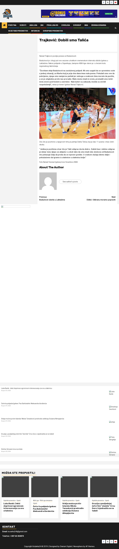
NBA (86, 25)
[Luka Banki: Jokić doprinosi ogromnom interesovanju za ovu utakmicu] (113, 395)
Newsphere (78, 546)
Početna (12, 25)
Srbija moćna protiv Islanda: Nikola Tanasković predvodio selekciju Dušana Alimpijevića (32, 419)
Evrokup (77, 25)
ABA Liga (33, 25)
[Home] (4, 25)
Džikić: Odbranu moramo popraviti (101, 198)
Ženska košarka (98, 25)
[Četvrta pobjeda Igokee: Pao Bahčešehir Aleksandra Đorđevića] (113, 410)
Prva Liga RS (52, 25)
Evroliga (65, 25)
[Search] (115, 28)
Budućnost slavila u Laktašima (52, 198)
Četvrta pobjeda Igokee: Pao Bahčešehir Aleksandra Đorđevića (24, 403)
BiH (42, 25)
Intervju (35, 31)
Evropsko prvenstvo (53, 31)
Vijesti (23, 25)
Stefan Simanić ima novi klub (11, 449)
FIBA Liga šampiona (46, 500)
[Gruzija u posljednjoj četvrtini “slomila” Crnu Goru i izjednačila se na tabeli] (113, 440)
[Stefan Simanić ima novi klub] (113, 456)
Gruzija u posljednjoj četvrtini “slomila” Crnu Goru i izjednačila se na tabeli (27, 434)
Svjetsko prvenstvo (18, 31)
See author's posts (70, 182)
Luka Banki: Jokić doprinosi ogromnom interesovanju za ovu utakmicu (26, 388)
